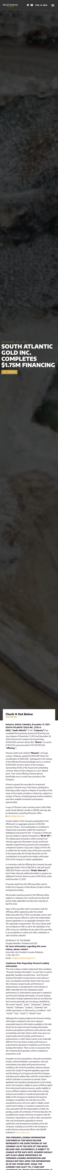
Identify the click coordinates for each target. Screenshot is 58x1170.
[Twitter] (27, 5)
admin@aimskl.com (16, 816)
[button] (53, 5)
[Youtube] (31, 5)
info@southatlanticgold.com (23, 958)
